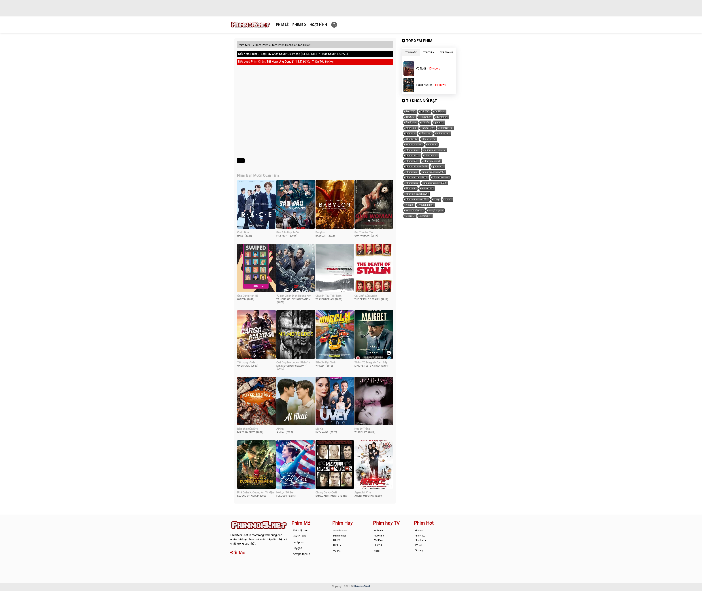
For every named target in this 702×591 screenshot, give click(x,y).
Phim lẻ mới (299, 530)
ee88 (244, 564)
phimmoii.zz (431, 155)
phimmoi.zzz (412, 155)
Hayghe (297, 548)
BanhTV (410, 111)
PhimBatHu (446, 128)
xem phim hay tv (414, 210)
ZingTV (410, 215)
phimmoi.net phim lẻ (435, 150)
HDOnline (425, 117)
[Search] (334, 25)
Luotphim (442, 117)
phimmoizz (411, 171)
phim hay (426, 133)
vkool (448, 199)
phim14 (439, 122)
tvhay (436, 199)
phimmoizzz (412, 182)
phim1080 (411, 128)
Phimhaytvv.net (414, 144)
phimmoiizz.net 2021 (416, 166)
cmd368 (259, 560)
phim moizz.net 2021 (416, 177)
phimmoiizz (412, 161)
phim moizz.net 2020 (433, 171)
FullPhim (439, 111)
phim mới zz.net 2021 (417, 199)
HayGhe (410, 117)
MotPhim (411, 122)
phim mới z (427, 188)
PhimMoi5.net (239, 535)
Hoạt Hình (318, 25)
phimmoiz (438, 166)
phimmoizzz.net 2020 (435, 182)
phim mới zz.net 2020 (417, 193)
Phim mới (411, 188)
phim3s (425, 122)
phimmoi (432, 144)
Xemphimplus (301, 554)
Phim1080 (299, 536)
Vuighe (409, 204)
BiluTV (425, 111)
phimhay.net (443, 133)
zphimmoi (425, 215)
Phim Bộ (299, 25)
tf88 (233, 560)
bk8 (273, 564)
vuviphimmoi (426, 204)
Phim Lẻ (282, 25)
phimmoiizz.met (432, 161)
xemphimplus (436, 210)
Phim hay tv (429, 139)
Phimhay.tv (411, 139)
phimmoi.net (412, 150)
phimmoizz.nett (441, 177)
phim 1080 (428, 128)
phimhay (410, 133)
